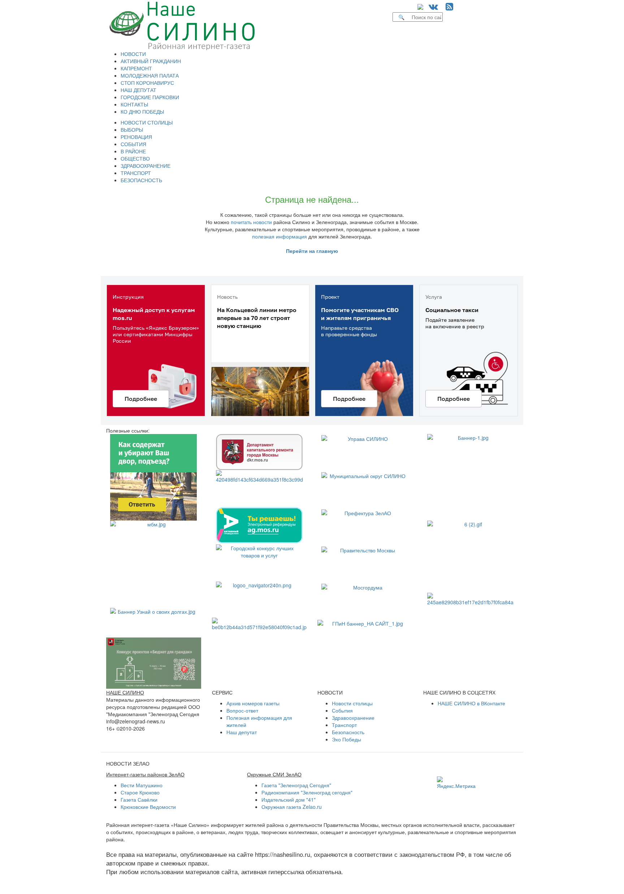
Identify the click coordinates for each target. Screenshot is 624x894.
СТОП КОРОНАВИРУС (147, 82)
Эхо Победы (346, 739)
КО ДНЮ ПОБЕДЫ (142, 111)
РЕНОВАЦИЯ (136, 136)
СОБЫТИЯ (133, 144)
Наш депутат (241, 732)
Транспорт (344, 724)
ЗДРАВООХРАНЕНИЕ (145, 165)
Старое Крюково (140, 792)
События (342, 710)
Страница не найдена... (312, 199)
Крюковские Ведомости (148, 806)
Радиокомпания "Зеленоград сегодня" (306, 792)
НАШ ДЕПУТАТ (138, 89)
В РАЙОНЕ (133, 151)
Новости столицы (352, 703)
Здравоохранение (353, 717)
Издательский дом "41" (288, 799)
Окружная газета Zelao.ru (291, 806)
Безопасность (348, 732)
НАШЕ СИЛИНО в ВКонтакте (471, 703)
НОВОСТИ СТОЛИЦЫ (147, 122)
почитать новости (251, 221)
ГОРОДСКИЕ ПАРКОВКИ (150, 97)
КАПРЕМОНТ (136, 68)
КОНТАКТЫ (134, 104)
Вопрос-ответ (242, 710)
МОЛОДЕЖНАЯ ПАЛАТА (150, 75)
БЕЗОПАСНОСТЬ (141, 180)
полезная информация (279, 236)
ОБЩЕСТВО (135, 158)
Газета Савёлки (139, 799)
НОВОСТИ (133, 53)
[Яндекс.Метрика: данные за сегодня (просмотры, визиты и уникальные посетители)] (456, 782)
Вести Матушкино (141, 785)
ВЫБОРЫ (132, 129)
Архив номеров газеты (253, 703)
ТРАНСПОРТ (136, 172)
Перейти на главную (312, 250)
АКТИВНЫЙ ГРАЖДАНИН (151, 61)
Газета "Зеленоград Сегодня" (296, 785)
